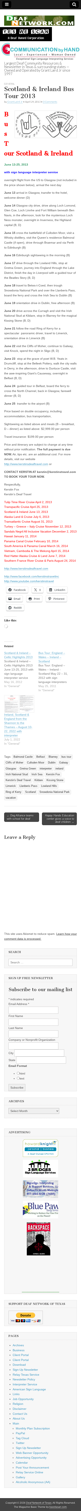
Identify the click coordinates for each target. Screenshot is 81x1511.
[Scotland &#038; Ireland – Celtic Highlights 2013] (21, 669)
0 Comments (50, 101)
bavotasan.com (58, 1507)
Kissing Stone (55, 780)
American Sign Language (29, 1389)
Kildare (38, 780)
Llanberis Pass (28, 786)
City (11, 1053)
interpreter (46, 768)
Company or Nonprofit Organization (32, 1039)
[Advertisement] (40, 1276)
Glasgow (11, 768)
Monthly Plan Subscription (33, 1428)
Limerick (11, 786)
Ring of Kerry (13, 792)
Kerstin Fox (53, 774)
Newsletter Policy (24, 1379)
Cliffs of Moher (14, 762)
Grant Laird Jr (15, 101)
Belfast (40, 756)
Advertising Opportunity (31, 1457)
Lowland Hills (49, 786)
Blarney (53, 756)
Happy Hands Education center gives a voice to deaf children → (59, 818)
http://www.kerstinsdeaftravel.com (26, 464)
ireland (59, 768)
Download (19, 1364)
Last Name (16, 1028)
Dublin (51, 762)
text (22, 1078)
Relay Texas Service (26, 1374)
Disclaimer (19, 1408)
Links (16, 1394)
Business (19, 1350)
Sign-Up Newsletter (25, 1369)
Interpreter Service (25, 1384)
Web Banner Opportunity (32, 1453)
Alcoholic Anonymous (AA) (33, 1482)
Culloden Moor (35, 762)
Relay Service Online (29, 1472)
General (9, 83)
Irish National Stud (17, 774)
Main (16, 1423)
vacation (11, 797)
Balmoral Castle (23, 756)
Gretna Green (28, 768)
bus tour (66, 756)
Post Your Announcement (32, 1467)
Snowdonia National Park (54, 792)
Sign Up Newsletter (28, 1448)
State (12, 1060)
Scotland (30, 792)
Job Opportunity (23, 1399)
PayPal (20, 1433)
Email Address (19, 1004)
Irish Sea (37, 774)
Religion (18, 1403)
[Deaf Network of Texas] (39, 18)
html (22, 1073)
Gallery (20, 1477)
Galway (63, 762)
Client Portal (21, 1355)
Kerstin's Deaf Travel (18, 780)
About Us (19, 1418)
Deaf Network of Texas (39, 1502)
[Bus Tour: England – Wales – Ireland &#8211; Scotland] (55, 671)
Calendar (22, 1462)
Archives (18, 1345)
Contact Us (20, 1413)
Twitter (20, 1443)
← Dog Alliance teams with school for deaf (20, 817)
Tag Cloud (22, 1438)
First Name (16, 1016)
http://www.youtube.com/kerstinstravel (29, 581)
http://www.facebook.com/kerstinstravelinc (31, 576)
